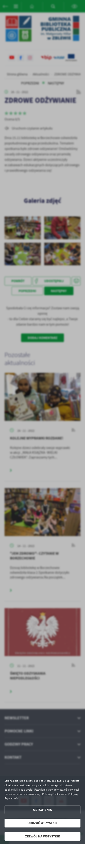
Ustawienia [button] (42, 810)
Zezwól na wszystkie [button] (42, 836)
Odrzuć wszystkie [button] (42, 823)
